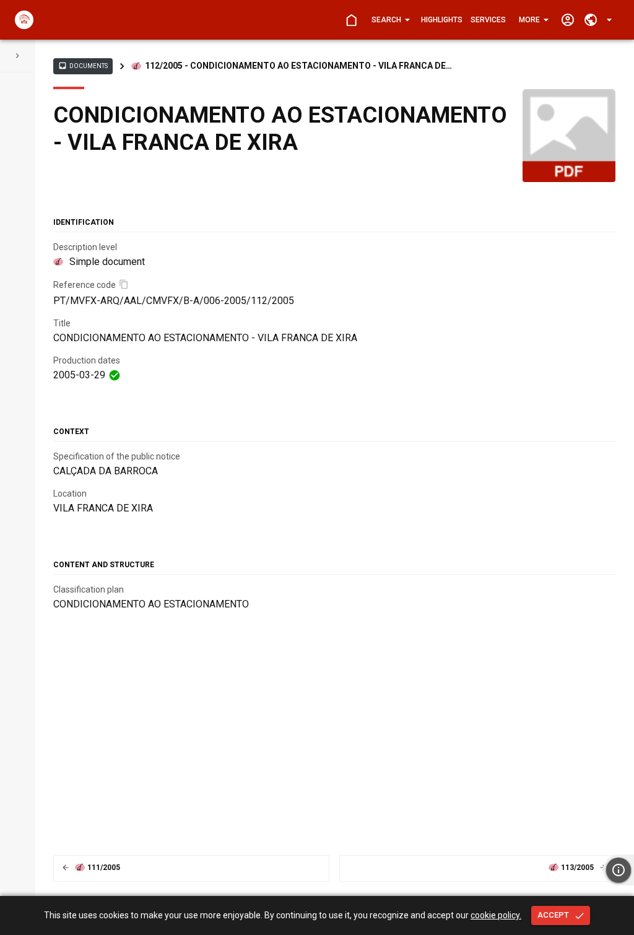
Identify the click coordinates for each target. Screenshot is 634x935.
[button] (389, 19)
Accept (553, 915)
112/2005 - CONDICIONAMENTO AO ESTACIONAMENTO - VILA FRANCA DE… (298, 66)
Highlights (441, 19)
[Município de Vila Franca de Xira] (24, 20)
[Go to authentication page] (567, 20)
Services (488, 19)
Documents (83, 65)
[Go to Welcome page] (351, 20)
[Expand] (17, 56)
